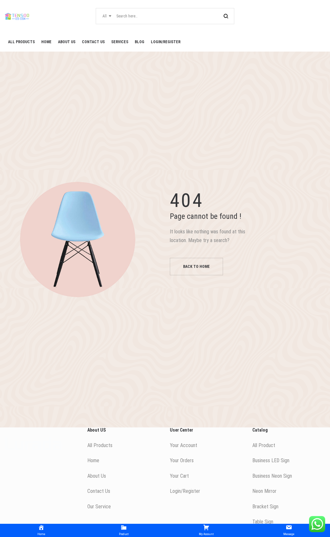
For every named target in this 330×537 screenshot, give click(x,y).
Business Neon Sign (272, 476)
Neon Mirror (264, 491)
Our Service (99, 506)
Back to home (196, 266)
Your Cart (179, 476)
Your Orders (182, 460)
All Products (99, 445)
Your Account (183, 445)
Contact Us (98, 491)
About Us (96, 476)
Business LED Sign (270, 460)
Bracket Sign (265, 506)
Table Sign (262, 522)
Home (93, 460)
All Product (263, 445)
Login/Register (185, 491)
